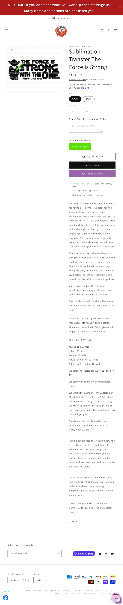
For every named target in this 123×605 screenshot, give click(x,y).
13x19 (89, 99)
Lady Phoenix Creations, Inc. (43, 591)
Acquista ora (92, 165)
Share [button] (75, 521)
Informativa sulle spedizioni (95, 594)
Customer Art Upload (80, 146)
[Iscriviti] (58, 553)
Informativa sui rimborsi (83, 591)
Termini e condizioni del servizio (68, 594)
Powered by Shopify (62, 591)
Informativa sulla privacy (106, 591)
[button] (6, 30)
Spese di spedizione (77, 79)
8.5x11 (75, 99)
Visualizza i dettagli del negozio (87, 195)
